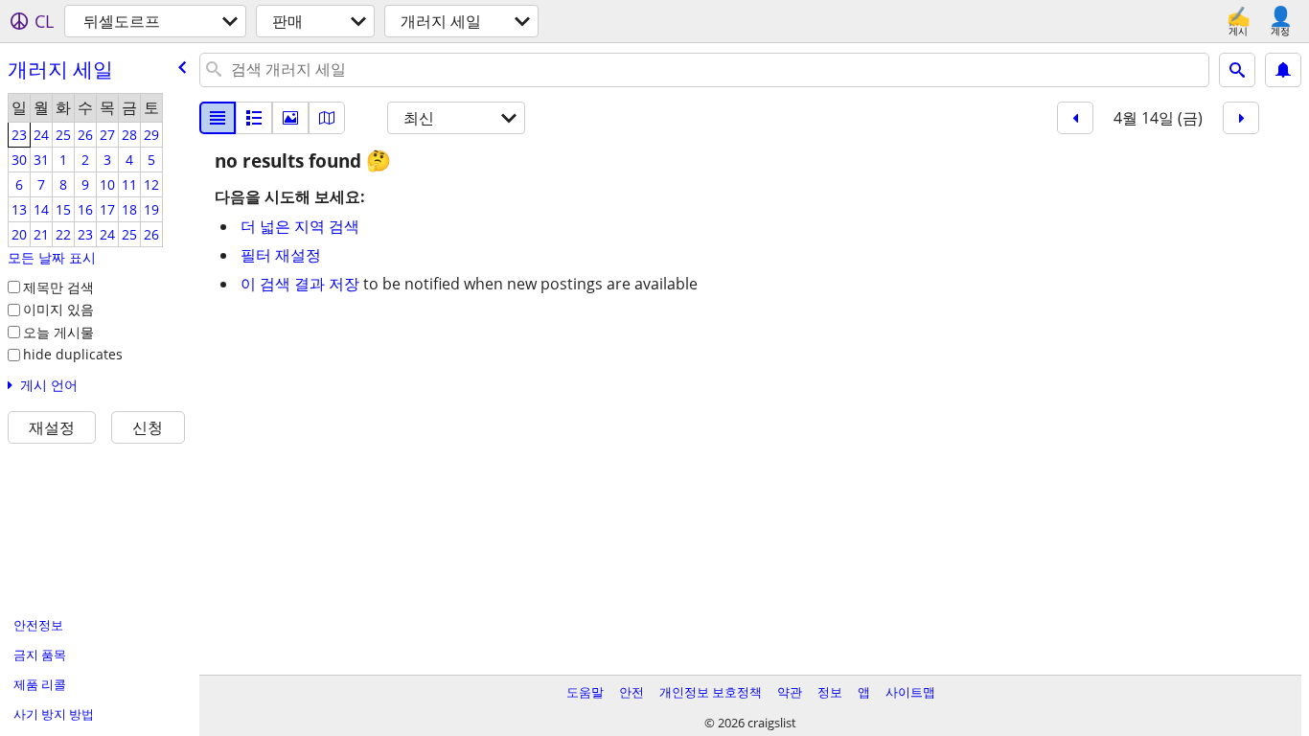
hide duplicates (73, 354)
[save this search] (1283, 70)
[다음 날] (1241, 118)
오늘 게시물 (58, 332)
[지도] (327, 118)
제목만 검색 (58, 287)
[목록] (217, 118)
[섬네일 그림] (254, 118)
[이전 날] (1075, 118)
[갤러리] (290, 118)
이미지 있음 (58, 309)
